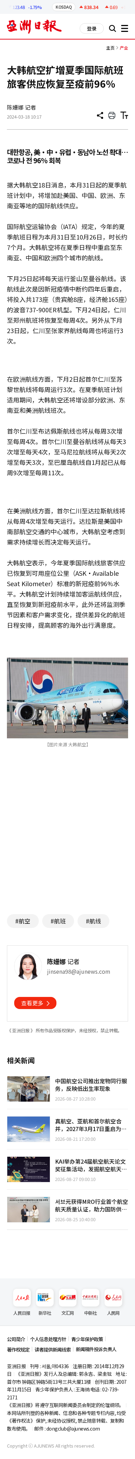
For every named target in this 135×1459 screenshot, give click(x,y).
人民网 (113, 1313)
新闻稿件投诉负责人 (96, 1349)
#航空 (22, 921)
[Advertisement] (67, 841)
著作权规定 (18, 1349)
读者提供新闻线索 (53, 1349)
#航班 (58, 921)
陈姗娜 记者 (21, 107)
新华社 (44, 1313)
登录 (92, 28)
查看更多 (32, 1003)
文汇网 (67, 1313)
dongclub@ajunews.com (73, 1428)
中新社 (90, 1313)
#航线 (93, 921)
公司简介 (16, 1339)
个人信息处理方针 (48, 1339)
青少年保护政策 (87, 1339)
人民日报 (21, 1313)
